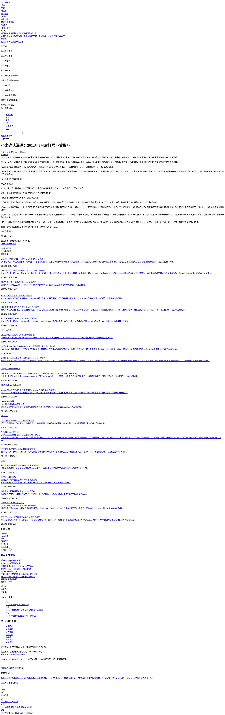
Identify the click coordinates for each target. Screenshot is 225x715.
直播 (21, 42)
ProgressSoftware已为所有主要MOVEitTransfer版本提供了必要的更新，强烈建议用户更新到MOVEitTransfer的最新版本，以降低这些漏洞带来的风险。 (62, 298)
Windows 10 (16, 385)
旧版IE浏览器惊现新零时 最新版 (20, 307)
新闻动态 (9, 629)
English (8, 637)
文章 (3, 42)
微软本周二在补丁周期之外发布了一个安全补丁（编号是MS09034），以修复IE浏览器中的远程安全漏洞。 (44, 494)
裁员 (10, 330)
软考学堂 (33, 33)
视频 (7, 117)
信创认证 (21, 36)
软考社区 (4, 14)
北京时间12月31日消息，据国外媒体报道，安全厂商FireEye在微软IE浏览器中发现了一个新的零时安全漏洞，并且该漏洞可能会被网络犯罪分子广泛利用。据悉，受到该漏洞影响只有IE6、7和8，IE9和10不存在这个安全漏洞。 (93, 310)
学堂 (3, 8)
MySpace (4, 330)
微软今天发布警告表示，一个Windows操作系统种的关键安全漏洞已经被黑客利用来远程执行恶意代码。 (44, 285)
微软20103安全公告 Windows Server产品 (23, 271)
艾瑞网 (56, 678)
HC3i (20, 605)
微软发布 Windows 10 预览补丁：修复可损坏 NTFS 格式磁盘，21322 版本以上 (38, 374)
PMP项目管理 (51, 36)
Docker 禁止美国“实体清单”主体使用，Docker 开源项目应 (28, 390)
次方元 (142, 678)
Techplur (25, 605)
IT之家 (87, 678)
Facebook (10, 369)
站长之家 (62, 678)
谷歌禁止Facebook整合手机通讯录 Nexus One (23, 358)
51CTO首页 (5, 3)
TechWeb (49, 678)
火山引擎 (148, 678)
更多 (12, 555)
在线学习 (4, 39)
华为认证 (29, 36)
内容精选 (9, 115)
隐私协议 (9, 642)
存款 (14, 477)
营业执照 (5, 668)
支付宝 (4, 477)
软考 (16, 36)
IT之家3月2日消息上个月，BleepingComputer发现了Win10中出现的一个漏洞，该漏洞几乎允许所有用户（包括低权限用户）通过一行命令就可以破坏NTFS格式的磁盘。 (70, 376)
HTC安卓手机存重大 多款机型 (18, 449)
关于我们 (9, 626)
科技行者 (42, 678)
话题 (7, 120)
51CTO (8, 605)
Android (17, 369)
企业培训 (4, 19)
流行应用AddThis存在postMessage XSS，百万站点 (28, 346)
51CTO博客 (10, 610)
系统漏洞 (13, 503)
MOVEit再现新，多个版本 (16, 296)
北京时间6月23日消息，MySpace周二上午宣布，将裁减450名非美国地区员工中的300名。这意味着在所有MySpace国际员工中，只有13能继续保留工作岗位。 (65, 321)
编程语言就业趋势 (12, 404)
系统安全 (20, 503)
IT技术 (43, 36)
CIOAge (14, 605)
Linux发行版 (14, 432)
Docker (3, 401)
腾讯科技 (12, 678)
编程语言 (4, 416)
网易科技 (19, 678)
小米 (3, 244)
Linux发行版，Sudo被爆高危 (17, 421)
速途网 (69, 678)
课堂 (14, 42)
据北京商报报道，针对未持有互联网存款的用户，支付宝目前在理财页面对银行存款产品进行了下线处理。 (45, 468)
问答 (10, 42)
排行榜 (15, 33)
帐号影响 (12, 244)
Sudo (3, 432)
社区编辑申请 (6, 136)
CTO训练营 (31, 616)
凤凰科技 (27, 678)
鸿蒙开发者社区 (7, 22)
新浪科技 (4, 678)
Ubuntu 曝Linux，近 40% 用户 (18, 335)
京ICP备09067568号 (17, 655)
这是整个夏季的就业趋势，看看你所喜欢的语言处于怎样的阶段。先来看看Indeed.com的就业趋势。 (42, 407)
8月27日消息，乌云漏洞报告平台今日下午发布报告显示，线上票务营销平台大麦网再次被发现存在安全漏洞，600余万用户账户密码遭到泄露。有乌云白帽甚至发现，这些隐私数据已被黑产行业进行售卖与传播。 (88, 262)
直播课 (26, 33)
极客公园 (99, 678)
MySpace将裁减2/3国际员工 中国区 (19, 319)
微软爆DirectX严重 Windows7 (18, 282)
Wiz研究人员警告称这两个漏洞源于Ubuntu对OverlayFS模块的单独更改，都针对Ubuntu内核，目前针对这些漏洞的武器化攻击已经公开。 (57, 338)
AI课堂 (4, 25)
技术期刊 (9, 126)
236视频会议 (108, 678)
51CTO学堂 (10, 616)
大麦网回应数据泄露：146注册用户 (22, 259)
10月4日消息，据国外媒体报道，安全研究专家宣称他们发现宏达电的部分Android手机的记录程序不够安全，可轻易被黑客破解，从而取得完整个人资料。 (64, 452)
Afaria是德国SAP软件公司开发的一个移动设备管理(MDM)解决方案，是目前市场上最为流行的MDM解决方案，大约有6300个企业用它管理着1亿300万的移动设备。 (68, 520)
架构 (8, 401)
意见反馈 (9, 635)
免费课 (4, 17)
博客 (3, 5)
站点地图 (9, 632)
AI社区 (8, 123)
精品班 (4, 11)
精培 (17, 616)
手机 (3, 461)
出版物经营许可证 (16, 668)
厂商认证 (36, 36)
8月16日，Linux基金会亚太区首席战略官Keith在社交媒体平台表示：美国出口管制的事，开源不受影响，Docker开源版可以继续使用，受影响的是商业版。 (64, 393)
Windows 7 (5, 503)
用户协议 (9, 640)
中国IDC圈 (118, 678)
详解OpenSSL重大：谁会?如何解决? (20, 435)
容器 (12, 401)
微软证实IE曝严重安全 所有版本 (19, 480)
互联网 (9, 477)
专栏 (18, 42)
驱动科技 (34, 678)
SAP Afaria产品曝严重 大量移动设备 (20, 517)
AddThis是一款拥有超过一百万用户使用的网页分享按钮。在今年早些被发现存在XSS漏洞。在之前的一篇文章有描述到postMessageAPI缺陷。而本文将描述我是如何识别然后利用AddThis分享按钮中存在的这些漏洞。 (89, 349)
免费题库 (61, 36)
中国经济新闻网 (78, 678)
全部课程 (4, 36)
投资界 (136, 678)
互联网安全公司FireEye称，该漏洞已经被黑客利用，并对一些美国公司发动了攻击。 (36, 483)
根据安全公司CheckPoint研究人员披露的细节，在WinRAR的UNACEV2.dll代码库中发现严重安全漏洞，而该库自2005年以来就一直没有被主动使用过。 (63, 508)
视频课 (4, 33)
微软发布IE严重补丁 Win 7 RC (18, 491)
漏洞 (6, 244)
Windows (8, 385)
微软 (3, 385)
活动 (7, 129)
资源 (6, 42)
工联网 (93, 678)
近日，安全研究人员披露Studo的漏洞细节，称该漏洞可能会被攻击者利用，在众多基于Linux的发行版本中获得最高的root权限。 (53, 423)
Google (3, 369)
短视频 (20, 33)
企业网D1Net (128, 678)
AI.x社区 (39, 610)
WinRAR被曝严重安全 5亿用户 (18, 506)
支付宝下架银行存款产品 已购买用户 (20, 466)
